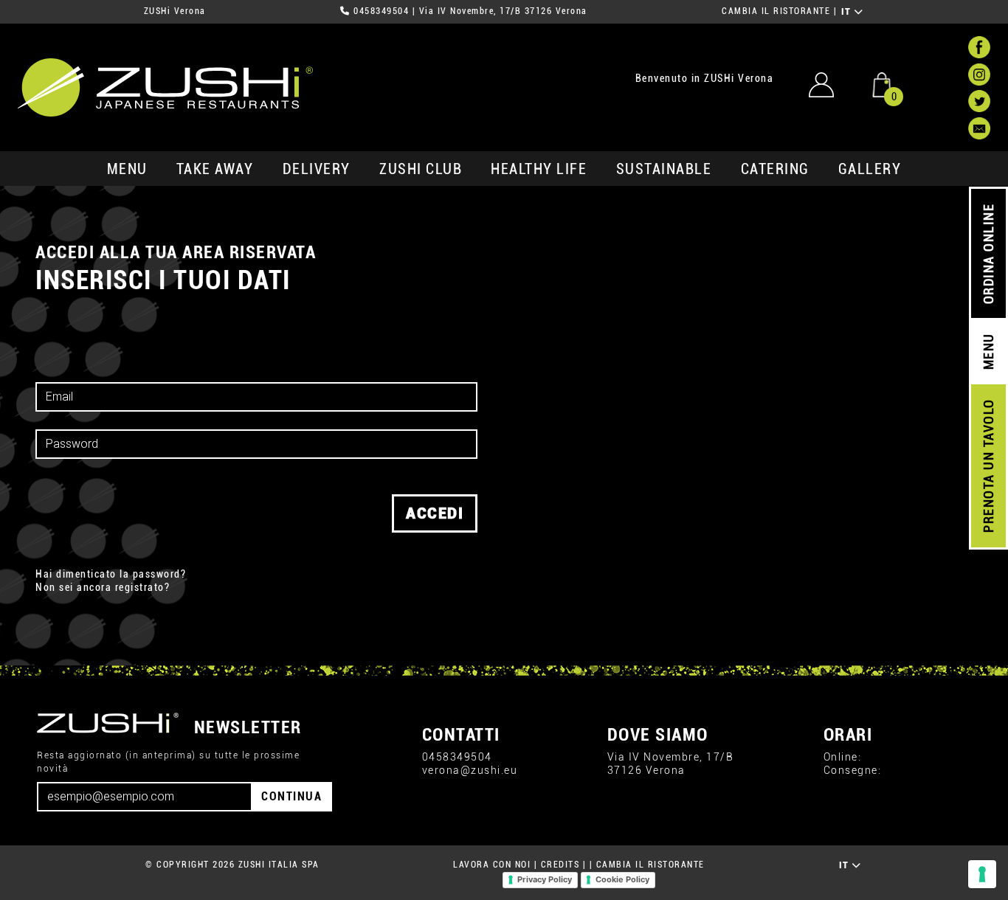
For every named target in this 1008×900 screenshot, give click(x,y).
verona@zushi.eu (470, 770)
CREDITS (560, 864)
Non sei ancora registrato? (102, 587)
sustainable (664, 169)
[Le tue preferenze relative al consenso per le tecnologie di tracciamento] (982, 874)
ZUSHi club (420, 169)
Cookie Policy (622, 879)
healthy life (539, 169)
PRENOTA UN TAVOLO (988, 466)
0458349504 (381, 11)
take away (215, 169)
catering (775, 169)
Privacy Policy (544, 879)
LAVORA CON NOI (492, 864)
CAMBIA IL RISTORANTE (776, 11)
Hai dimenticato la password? (110, 574)
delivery (317, 169)
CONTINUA (291, 796)
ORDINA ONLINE (988, 254)
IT (848, 12)
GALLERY (870, 169)
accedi (434, 513)
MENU (127, 169)
